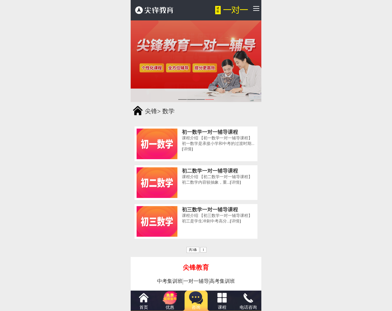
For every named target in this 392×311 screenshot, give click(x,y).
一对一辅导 (196, 281)
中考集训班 (170, 281)
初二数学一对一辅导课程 (210, 170)
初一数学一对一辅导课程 (210, 132)
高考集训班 (222, 281)
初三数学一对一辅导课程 (210, 209)
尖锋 (151, 111)
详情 (187, 149)
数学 (168, 111)
